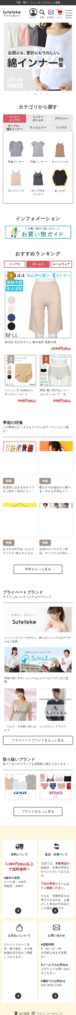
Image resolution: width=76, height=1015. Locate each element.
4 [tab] (47, 94)
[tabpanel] (38, 56)
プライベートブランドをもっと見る (38, 740)
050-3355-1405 (51, 985)
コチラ (45, 968)
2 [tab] (35, 94)
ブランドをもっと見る (38, 811)
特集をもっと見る (38, 569)
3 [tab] (41, 94)
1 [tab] (29, 94)
